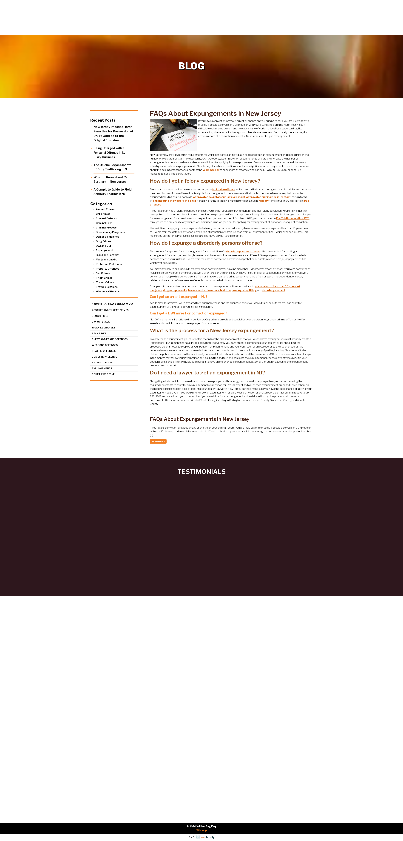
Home (304, 31)
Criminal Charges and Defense (112, 304)
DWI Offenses (101, 321)
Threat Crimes (105, 282)
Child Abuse (103, 213)
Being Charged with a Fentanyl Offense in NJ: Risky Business (110, 152)
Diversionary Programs (110, 232)
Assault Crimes (105, 209)
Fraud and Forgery (107, 255)
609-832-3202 (35, 749)
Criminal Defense (106, 218)
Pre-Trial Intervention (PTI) (292, 218)
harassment (195, 290)
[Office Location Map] (40, 790)
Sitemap (201, 830)
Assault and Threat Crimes (110, 310)
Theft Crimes (104, 277)
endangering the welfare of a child (174, 200)
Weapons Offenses (108, 291)
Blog (376, 31)
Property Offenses (107, 268)
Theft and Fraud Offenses (110, 339)
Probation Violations (109, 264)
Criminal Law (104, 223)
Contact (392, 31)
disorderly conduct (273, 290)
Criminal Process (106, 227)
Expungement (104, 250)
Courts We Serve (103, 374)
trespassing (233, 290)
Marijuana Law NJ (106, 259)
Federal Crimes (102, 362)
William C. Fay (211, 169)
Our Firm (323, 31)
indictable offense (223, 189)
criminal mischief (214, 290)
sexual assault (236, 197)
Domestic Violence (107, 236)
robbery (264, 200)
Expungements (102, 368)
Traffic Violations (107, 286)
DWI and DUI (103, 245)
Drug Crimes (103, 241)
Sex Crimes (103, 273)
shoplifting (249, 290)
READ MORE (158, 441)
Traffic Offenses (104, 351)
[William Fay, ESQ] (38, 17)
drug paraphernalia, (175, 290)
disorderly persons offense (243, 251)
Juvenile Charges (103, 327)
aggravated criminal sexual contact (268, 197)
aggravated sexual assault (210, 197)
